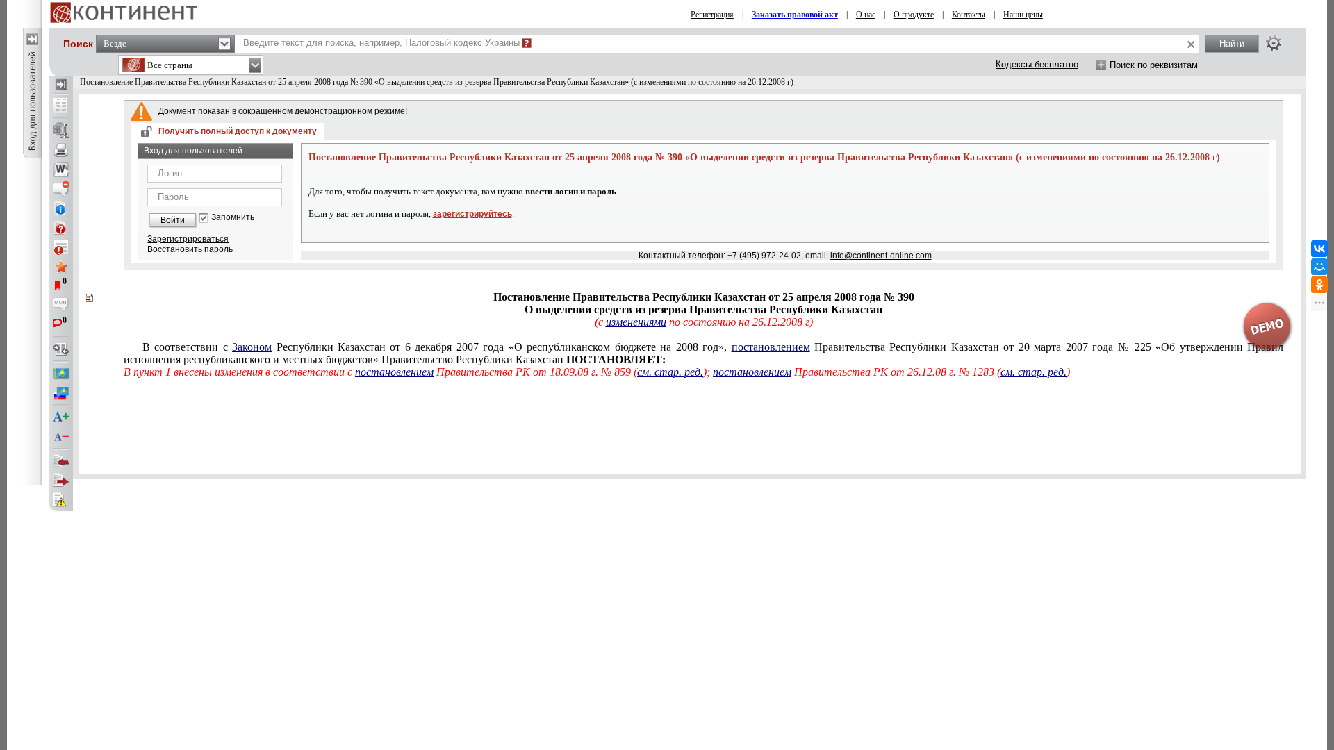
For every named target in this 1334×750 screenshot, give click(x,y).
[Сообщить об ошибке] (61, 500)
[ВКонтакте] (1319, 248)
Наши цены (1023, 14)
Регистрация (712, 14)
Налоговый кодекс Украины (462, 43)
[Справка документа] (61, 227)
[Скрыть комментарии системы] (61, 189)
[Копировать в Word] (61, 169)
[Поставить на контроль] (61, 247)
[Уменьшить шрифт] (61, 436)
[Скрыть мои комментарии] (61, 305)
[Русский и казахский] (61, 393)
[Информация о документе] (61, 208)
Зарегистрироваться (188, 239)
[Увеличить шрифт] (61, 417)
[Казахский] (61, 373)
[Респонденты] (61, 480)
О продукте (914, 14)
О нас (865, 14)
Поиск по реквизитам (1154, 65)
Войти (172, 220)
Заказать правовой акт (795, 14)
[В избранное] (61, 266)
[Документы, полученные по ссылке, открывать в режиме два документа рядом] (61, 106)
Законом (252, 347)
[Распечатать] (61, 150)
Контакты (968, 14)
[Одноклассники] (1319, 284)
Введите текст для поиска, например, (381, 43)
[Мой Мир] (1319, 266)
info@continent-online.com (881, 255)
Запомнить (232, 217)
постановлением (771, 347)
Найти (1231, 43)
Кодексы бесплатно (1037, 64)
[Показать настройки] (1273, 43)
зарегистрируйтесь (472, 214)
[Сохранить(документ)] (61, 130)
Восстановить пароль (190, 249)
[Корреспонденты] (61, 461)
